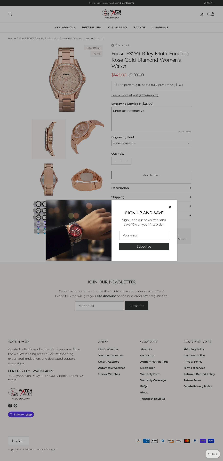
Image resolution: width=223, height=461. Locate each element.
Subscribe (144, 246)
